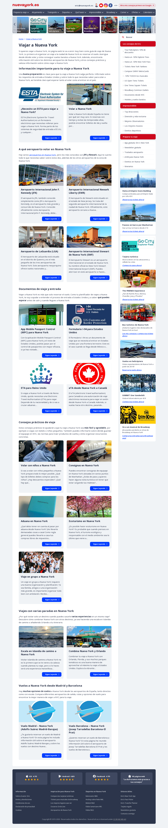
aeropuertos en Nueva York (42, 154)
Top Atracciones (131, 111)
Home (21, 39)
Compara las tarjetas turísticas (62, 796)
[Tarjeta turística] (138, 244)
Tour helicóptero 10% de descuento (135, 51)
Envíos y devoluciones (24, 799)
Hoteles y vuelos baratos (135, 99)
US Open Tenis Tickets (134, 80)
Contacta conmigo (128, 814)
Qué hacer (79, 12)
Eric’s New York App (128, 796)
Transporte (52, 12)
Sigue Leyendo (51, 138)
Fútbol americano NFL (94, 806)
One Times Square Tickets (136, 85)
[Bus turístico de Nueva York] (138, 312)
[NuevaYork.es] (25, 5)
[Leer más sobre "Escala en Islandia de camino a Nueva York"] (41, 636)
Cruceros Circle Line (58, 806)
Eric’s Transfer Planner (129, 803)
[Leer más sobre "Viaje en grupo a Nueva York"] (41, 562)
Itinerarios (129, 166)
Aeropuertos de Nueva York (61, 810)
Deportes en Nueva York (96, 791)
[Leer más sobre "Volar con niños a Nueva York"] (41, 451)
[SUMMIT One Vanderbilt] (138, 383)
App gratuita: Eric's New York (137, 143)
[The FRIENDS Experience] (138, 278)
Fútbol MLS (90, 810)
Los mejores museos (134, 126)
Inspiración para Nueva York (62, 791)
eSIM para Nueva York (134, 157)
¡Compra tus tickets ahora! (133, 402)
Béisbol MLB (90, 803)
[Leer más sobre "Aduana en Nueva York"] (41, 506)
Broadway (111, 12)
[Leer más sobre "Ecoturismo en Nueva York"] (89, 506)
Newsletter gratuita (133, 147)
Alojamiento (37, 12)
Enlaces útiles (126, 791)
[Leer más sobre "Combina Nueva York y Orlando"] (89, 636)
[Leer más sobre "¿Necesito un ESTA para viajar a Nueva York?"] (41, 94)
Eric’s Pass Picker (127, 799)
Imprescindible (95, 12)
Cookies (19, 810)
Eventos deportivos (133, 130)
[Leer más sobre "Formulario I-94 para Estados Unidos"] (89, 314)
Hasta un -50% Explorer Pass (137, 57)
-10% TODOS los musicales (136, 76)
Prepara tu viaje (20, 12)
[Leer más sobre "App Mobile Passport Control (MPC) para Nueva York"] (41, 314)
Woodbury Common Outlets (137, 90)
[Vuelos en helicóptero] (138, 349)
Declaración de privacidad (25, 806)
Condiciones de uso (23, 803)
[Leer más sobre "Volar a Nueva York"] (89, 94)
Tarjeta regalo (126, 806)
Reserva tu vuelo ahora (131, 370)
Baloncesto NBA (92, 796)
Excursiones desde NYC (135, 95)
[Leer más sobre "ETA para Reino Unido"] (41, 373)
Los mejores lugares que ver (61, 803)
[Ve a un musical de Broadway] (138, 415)
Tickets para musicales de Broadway (64, 799)
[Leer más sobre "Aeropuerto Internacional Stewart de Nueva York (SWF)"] (89, 237)
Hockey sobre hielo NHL (94, 799)
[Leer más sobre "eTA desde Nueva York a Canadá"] (89, 373)
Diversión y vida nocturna (135, 116)
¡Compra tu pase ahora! (132, 265)
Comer (123, 12)
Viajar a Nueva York (34, 39)
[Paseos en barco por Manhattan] (138, 213)
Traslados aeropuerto (134, 152)
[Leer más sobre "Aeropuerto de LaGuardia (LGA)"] (41, 237)
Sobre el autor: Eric (23, 796)
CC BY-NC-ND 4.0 (119, 819)
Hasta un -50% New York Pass (137, 62)
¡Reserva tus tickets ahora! (133, 199)
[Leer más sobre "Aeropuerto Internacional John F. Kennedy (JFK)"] (41, 175)
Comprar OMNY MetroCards (137, 71)
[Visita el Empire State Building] (138, 179)
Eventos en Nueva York (134, 161)
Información (21, 791)
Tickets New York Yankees (136, 66)
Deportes (66, 12)
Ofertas (135, 12)
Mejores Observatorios (134, 121)
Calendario (147, 12)
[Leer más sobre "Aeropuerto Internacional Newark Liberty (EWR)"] (89, 175)
